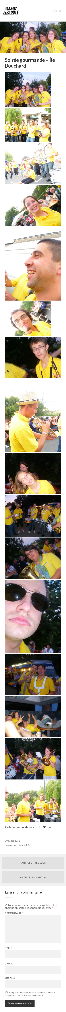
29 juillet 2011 (12, 840)
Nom (8, 948)
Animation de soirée (20, 845)
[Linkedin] (49, 827)
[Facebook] (39, 827)
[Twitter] (44, 827)
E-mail (10, 964)
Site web (10, 978)
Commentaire (14, 913)
